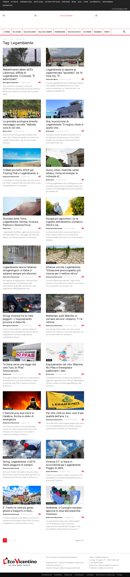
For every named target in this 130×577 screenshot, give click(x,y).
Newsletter (58, 575)
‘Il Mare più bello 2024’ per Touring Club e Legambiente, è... (21, 172)
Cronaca (6, 2)
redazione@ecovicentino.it (108, 565)
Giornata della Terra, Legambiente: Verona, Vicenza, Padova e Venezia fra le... (20, 222)
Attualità (14, 2)
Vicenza (7, 32)
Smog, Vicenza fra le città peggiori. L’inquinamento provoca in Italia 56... (18, 319)
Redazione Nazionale (11, 177)
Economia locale (26, 2)
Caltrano (6, 117)
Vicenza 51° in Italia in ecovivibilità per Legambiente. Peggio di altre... (63, 465)
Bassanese (98, 32)
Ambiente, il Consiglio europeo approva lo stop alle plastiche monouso (64, 511)
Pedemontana (60, 32)
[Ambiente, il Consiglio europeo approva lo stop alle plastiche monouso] (65, 495)
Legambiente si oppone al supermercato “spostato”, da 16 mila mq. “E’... (64, 72)
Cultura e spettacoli (52, 2)
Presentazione (47, 575)
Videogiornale (107, 2)
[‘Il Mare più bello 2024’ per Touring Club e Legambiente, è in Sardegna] (22, 157)
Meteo (74, 2)
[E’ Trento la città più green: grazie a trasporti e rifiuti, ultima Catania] (22, 495)
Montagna (66, 2)
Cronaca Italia (8, 166)
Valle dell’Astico (74, 32)
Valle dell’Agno (30, 32)
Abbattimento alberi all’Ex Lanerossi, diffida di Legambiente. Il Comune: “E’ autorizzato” (19, 74)
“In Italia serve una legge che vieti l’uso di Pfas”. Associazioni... (19, 367)
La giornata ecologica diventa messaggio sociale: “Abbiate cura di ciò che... (20, 124)
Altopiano (87, 32)
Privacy (119, 575)
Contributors (79, 575)
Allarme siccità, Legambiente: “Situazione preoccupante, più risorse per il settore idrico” (63, 270)
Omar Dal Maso (52, 79)
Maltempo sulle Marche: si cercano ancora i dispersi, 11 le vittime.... (64, 319)
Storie (85, 2)
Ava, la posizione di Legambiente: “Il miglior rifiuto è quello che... (64, 124)
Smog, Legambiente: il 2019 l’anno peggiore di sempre (19, 463)
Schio (5, 65)
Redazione (50, 131)
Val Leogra (17, 32)
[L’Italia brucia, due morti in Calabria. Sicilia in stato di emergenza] (22, 400)
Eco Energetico (95, 2)
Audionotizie (7, 5)
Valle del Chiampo (45, 32)
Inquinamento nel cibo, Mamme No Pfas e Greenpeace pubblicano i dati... (64, 367)
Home (5, 39)
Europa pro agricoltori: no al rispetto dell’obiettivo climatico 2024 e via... (64, 222)
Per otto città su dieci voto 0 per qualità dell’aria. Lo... (65, 415)
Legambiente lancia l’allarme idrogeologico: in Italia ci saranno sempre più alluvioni (19, 270)
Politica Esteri (51, 214)
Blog (80, 2)
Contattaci (90, 575)
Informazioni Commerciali (105, 575)
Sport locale (38, 2)
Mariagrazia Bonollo (10, 82)
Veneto (107, 32)
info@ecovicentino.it (105, 568)
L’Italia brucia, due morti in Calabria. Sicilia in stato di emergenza (18, 416)
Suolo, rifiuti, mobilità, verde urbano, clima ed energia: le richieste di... (62, 173)
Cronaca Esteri (51, 503)
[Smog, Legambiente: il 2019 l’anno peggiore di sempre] (22, 449)
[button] (124, 32)
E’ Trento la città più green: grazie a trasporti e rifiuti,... (18, 509)
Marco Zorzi (7, 131)
